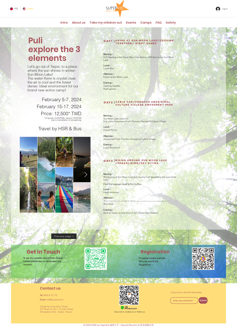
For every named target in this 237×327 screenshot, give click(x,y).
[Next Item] (85, 174)
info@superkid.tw (55, 299)
